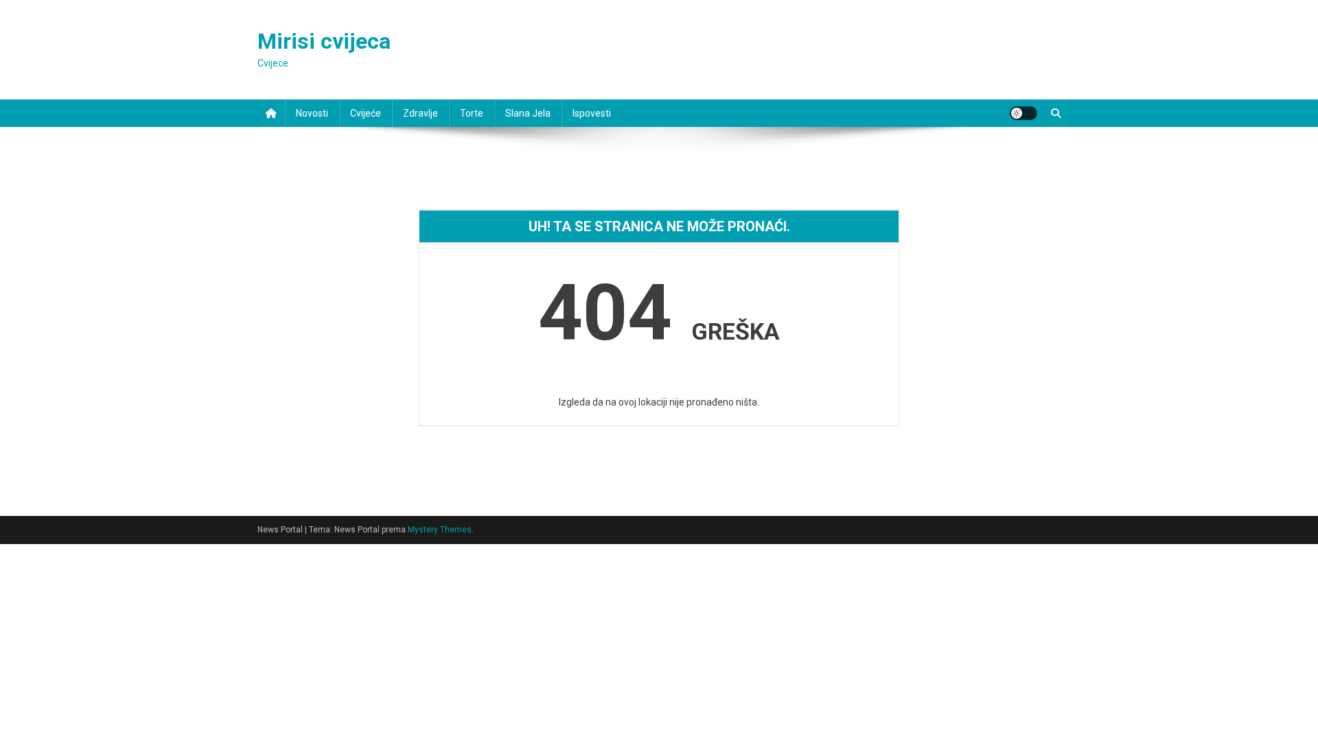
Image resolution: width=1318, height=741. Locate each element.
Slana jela (528, 113)
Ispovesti (592, 113)
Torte (471, 113)
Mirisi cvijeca (324, 41)
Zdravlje (420, 113)
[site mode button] (1023, 113)
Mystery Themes (440, 529)
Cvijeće (365, 113)
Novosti (312, 113)
